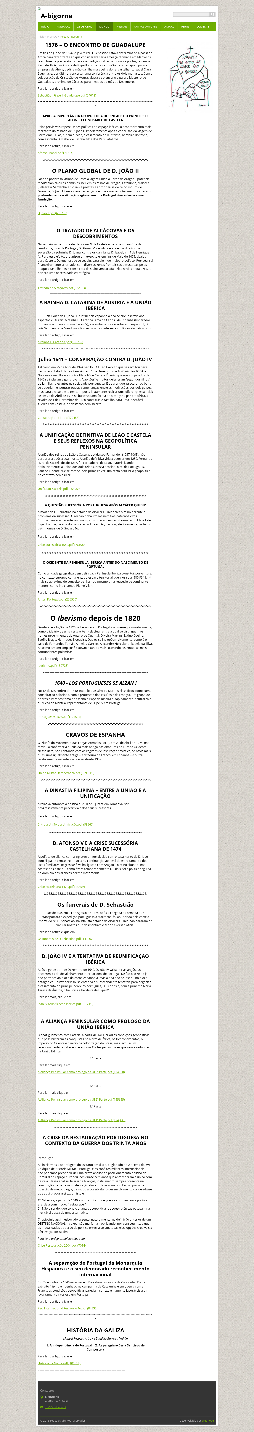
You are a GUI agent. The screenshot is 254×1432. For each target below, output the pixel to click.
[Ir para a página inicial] (55, 15)
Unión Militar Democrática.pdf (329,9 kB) (66, 773)
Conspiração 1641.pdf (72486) (58, 418)
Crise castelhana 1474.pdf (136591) (62, 887)
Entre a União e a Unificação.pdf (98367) (66, 824)
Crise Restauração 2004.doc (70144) (63, 1245)
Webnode (208, 1420)
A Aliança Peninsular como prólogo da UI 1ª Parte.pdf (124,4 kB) (82, 1120)
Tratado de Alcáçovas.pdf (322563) (62, 288)
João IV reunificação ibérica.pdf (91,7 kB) (65, 1004)
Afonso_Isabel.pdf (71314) (55, 153)
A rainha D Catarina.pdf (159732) (60, 342)
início (41, 36)
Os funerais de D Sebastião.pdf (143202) (66, 939)
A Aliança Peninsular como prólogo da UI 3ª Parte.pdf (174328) (81, 1072)
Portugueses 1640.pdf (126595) (59, 717)
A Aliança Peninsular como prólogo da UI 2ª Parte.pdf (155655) (81, 1099)
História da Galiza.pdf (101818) (59, 1363)
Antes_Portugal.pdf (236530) (57, 599)
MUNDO (52, 36)
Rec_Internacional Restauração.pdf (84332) (67, 1308)
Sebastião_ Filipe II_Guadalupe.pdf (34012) (67, 95)
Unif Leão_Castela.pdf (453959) (59, 489)
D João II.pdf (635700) (52, 213)
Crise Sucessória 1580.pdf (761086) (62, 545)
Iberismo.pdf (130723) (53, 666)
